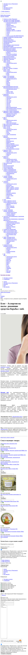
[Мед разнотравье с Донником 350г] (7, 524)
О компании (6, 279)
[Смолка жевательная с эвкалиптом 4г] (10, 457)
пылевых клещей (5, 371)
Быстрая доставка (5, 275)
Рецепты (5, 5)
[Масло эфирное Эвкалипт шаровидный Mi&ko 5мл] (14, 450)
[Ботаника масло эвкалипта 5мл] (9, 443)
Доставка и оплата (7, 7)
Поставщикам (6, 9)
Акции (5, 281)
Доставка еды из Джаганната (10, 3)
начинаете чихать (5, 367)
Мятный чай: (5, 392)
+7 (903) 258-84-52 (5, 11)
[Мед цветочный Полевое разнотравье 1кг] (8, 490)
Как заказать (6, 286)
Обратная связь (4, 565)
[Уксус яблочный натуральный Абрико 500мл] (12, 531)
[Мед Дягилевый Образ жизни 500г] (10, 501)
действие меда (4, 429)
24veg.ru (4, 595)
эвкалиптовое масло (17, 416)
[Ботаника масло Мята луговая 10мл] (10, 464)
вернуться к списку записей (7, 437)
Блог (4, 6)
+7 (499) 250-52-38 (5, 561)
